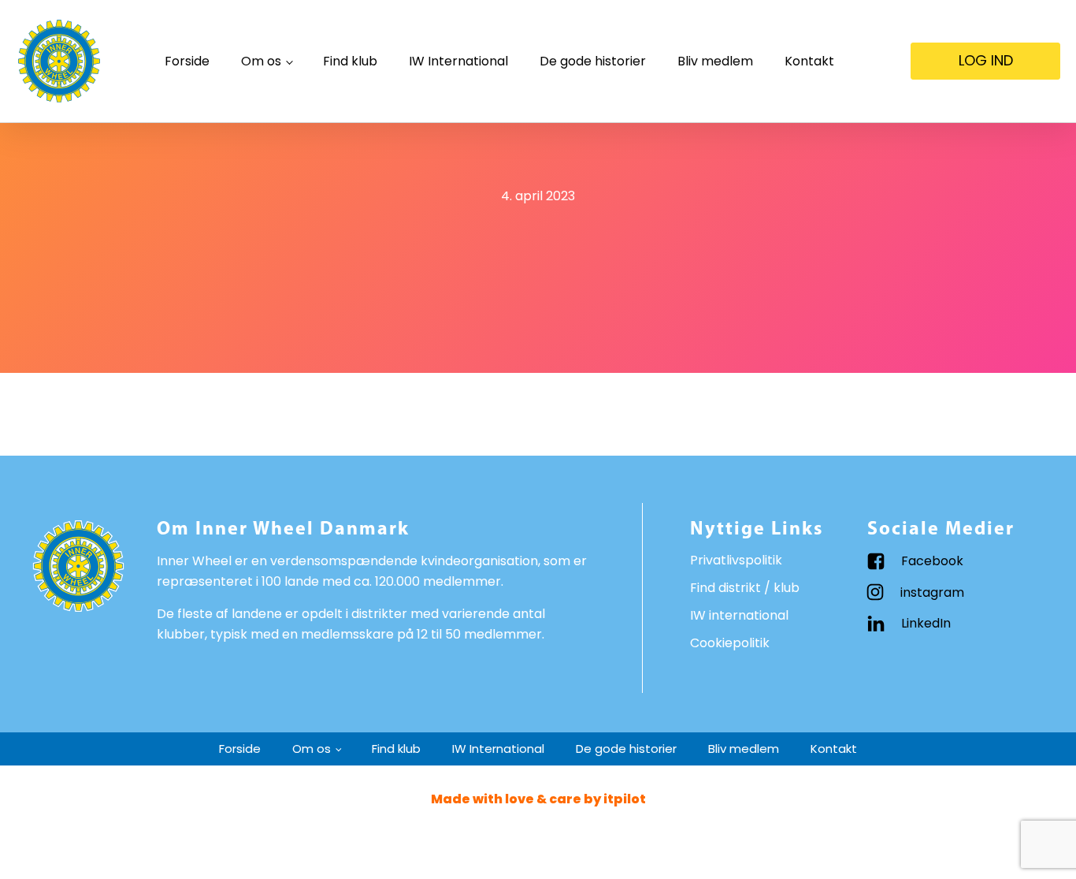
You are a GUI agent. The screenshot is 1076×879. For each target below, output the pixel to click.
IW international (739, 615)
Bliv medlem (715, 61)
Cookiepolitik (730, 643)
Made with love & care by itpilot (538, 799)
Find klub (350, 61)
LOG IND (986, 60)
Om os (261, 61)
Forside (187, 61)
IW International (458, 61)
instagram (932, 592)
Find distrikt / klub (745, 588)
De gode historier (593, 61)
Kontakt (809, 61)
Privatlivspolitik (736, 560)
